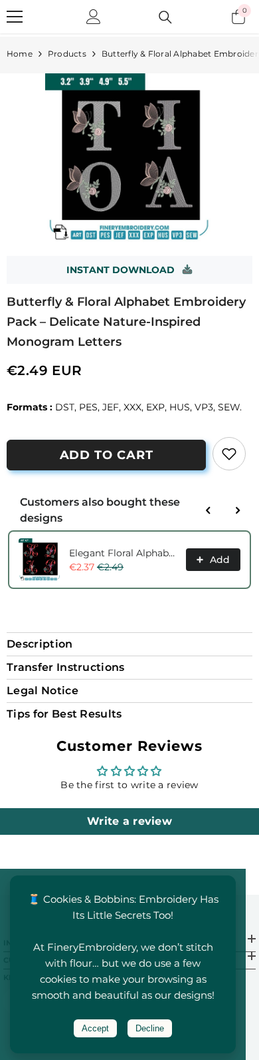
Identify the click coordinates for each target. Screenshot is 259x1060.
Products (67, 54)
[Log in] (93, 16)
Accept (95, 1028)
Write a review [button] (129, 821)
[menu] (15, 17)
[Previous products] (208, 510)
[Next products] (237, 510)
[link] (229, 453)
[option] (129, 158)
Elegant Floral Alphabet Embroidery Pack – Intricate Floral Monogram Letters (123, 553)
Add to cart (106, 455)
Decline (149, 1028)
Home (20, 54)
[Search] (165, 17)
